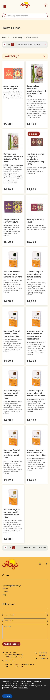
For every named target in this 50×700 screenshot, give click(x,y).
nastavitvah (23, 688)
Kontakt (5, 592)
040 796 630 (43, 656)
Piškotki (5, 589)
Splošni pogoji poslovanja (12, 586)
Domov (4, 37)
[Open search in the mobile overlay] (25, 15)
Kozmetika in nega (16, 37)
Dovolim (7, 696)
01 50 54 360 (43, 653)
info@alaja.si (43, 658)
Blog (4, 595)
